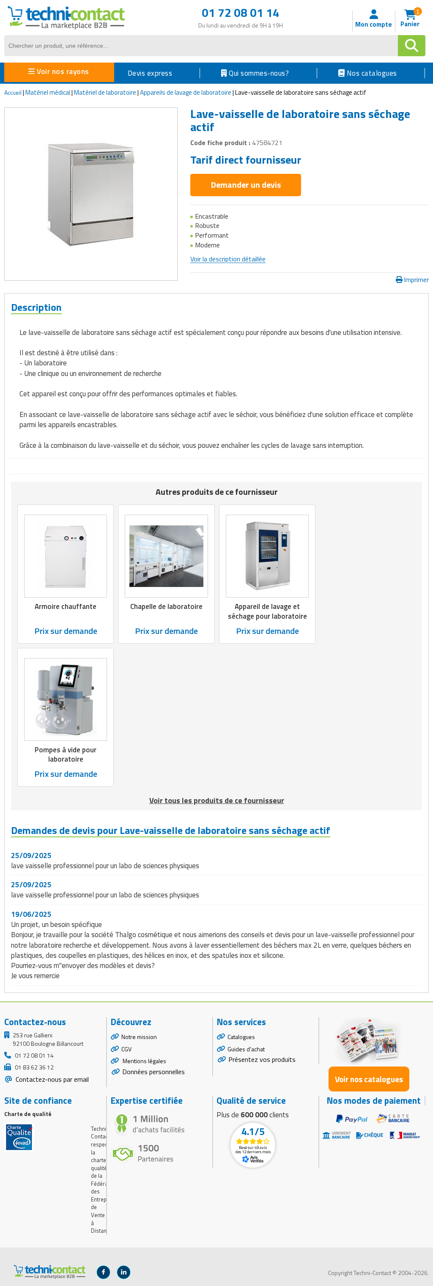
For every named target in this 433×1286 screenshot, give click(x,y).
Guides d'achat (246, 1049)
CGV (126, 1049)
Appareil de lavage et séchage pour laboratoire (267, 611)
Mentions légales (143, 1060)
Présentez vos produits (262, 1059)
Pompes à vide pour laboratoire (65, 754)
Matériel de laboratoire (105, 92)
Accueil (13, 92)
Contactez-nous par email (51, 1079)
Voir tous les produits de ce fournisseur (216, 800)
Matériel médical (47, 92)
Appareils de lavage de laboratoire (185, 92)
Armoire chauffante (65, 606)
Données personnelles (153, 1071)
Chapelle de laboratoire (166, 606)
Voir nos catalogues (369, 1079)
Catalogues (241, 1036)
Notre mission (139, 1036)
